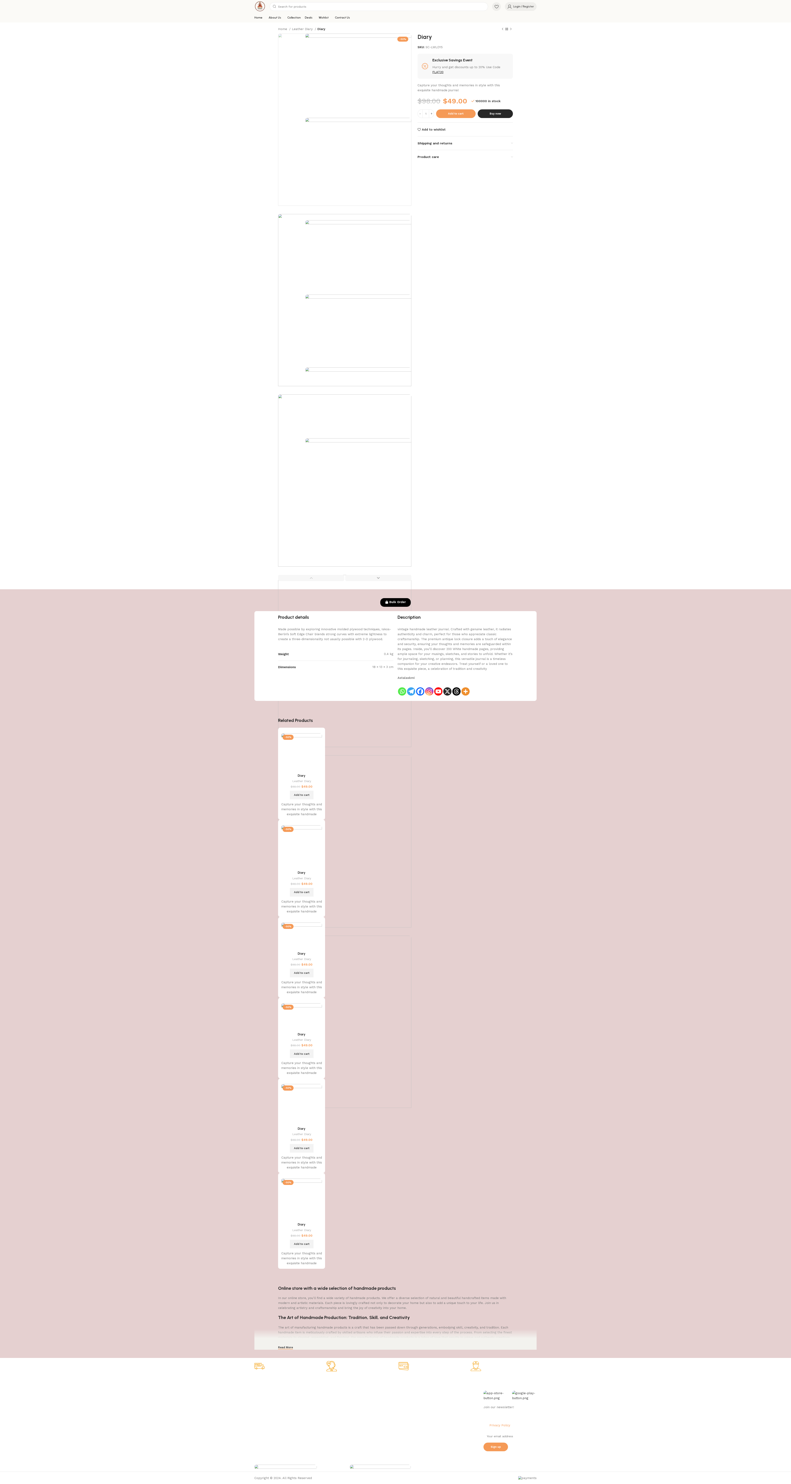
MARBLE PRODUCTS (326, 1395)
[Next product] (511, 29)
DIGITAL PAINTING (324, 1402)
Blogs (373, 1416)
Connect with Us (440, 1381)
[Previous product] (503, 29)
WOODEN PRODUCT (325, 1423)
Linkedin (432, 1409)
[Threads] (456, 688)
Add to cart (455, 113)
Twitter (431, 1402)
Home (283, 29)
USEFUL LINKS (379, 1381)
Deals (373, 1395)
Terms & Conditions (267, 1416)
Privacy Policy (263, 1395)
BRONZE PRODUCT (325, 1416)
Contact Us (262, 1423)
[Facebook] (420, 688)
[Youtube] (438, 688)
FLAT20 (437, 72)
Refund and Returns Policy (272, 1409)
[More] (465, 688)
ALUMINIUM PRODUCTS (328, 1409)
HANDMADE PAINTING (327, 1388)
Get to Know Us (267, 1381)
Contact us (433, 1423)
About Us (260, 1388)
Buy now (495, 113)
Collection (376, 1388)
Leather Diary (303, 29)
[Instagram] (429, 688)
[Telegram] (411, 688)
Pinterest (432, 1416)
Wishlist (374, 1402)
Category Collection (329, 1381)
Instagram (433, 1395)
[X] (447, 688)
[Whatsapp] (402, 688)
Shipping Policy (264, 1402)
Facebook (433, 1388)
